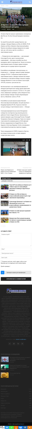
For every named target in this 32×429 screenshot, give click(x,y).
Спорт (3, 22)
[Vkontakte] (20, 427)
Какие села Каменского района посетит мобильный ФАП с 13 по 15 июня (8, 171)
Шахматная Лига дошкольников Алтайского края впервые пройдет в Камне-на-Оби (20, 220)
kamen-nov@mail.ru (21, 339)
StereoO (22, 424)
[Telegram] (7, 427)
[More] (29, 427)
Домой (2, 5)
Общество (3, 400)
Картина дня (4, 391)
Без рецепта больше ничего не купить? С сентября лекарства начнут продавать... (20, 359)
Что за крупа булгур (15, 373)
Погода (3, 405)
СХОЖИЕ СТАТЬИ (6, 178)
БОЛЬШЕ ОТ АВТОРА (7, 180)
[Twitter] (13, 343)
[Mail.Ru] (25, 427)
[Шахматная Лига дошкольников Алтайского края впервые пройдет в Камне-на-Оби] (5, 220)
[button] (30, 2)
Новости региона (5, 403)
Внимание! (3, 389)
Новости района (5, 393)
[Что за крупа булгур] (5, 375)
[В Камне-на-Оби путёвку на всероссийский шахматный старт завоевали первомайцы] (5, 196)
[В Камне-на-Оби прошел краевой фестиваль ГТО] (5, 212)
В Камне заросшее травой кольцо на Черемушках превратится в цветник (24, 171)
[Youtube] (22, 343)
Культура (3, 408)
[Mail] (9, 343)
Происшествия (5, 396)
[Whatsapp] (11, 427)
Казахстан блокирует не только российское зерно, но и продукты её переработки (19, 367)
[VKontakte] (18, 343)
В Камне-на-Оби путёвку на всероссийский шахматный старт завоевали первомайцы (20, 195)
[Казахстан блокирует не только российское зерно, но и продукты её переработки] (5, 367)
